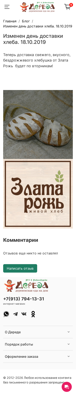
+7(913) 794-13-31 (23, 298)
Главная (9, 21)
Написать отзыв (20, 268)
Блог (26, 21)
